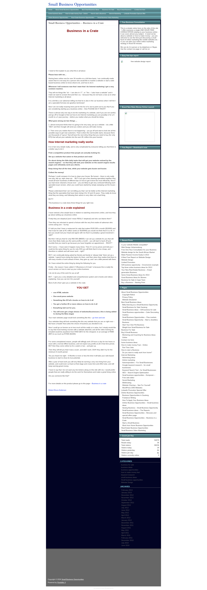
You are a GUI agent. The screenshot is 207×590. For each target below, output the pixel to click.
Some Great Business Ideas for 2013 (135, 275)
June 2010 (125, 545)
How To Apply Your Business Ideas (135, 400)
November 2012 (127, 498)
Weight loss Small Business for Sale (135, 327)
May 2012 (125, 513)
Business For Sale (128, 330)
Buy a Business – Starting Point (133, 282)
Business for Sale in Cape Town (133, 280)
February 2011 (126, 538)
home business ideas (129, 342)
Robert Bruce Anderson (57, 390)
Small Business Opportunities (72, 4)
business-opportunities (129, 470)
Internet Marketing (128, 355)
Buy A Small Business (129, 332)
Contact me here (127, 340)
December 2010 (127, 540)
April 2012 (125, 515)
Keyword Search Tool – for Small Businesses (139, 370)
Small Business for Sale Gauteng (134, 307)
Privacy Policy (127, 297)
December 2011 (127, 523)
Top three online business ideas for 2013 (136, 267)
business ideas (126, 467)
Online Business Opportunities (132, 393)
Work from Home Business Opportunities (137, 425)
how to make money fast (130, 472)
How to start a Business (130, 350)
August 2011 (126, 528)
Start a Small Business (130, 423)
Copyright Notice (128, 295)
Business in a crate (99, 383)
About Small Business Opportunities (134, 292)
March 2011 (125, 535)
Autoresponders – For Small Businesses (137, 362)
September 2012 (127, 503)
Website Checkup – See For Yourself (136, 385)
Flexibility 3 (61, 582)
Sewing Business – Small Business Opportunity (140, 408)
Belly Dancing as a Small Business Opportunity (140, 305)
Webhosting (126, 383)
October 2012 (126, 500)
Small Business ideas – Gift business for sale (139, 310)
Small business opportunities (132, 480)
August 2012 (126, 505)
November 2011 (127, 525)
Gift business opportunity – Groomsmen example (139, 265)
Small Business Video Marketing (133, 430)
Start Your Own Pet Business (133, 325)
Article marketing (128, 360)
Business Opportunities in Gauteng (135, 395)
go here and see (98, 318)
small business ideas (129, 477)
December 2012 (127, 495)
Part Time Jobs (128, 347)
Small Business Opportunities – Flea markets (139, 317)
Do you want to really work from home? (137, 352)
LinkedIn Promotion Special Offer (133, 390)
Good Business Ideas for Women (133, 277)
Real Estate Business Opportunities (134, 428)
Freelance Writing (129, 398)
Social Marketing (128, 380)
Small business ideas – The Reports (136, 410)
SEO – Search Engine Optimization (135, 373)
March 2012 (125, 518)
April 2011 (125, 533)
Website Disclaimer (129, 300)
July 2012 (125, 508)
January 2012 (126, 520)
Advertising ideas (128, 357)
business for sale (127, 465)
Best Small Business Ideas (131, 302)
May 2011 (125, 530)
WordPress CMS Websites (132, 388)
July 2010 (125, 543)
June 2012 (125, 510)
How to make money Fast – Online (134, 345)
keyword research (128, 475)
